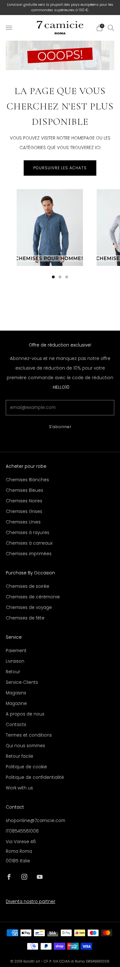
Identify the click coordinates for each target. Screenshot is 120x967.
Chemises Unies (23, 522)
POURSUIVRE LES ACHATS (60, 168)
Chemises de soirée (27, 586)
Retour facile (19, 756)
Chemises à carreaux (29, 543)
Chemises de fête (25, 618)
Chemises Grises (24, 511)
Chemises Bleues (24, 490)
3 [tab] (66, 277)
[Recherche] (111, 27)
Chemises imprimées (29, 554)
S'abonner (60, 426)
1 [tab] (53, 277)
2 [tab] (60, 277)
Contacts (16, 725)
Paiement (16, 651)
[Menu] (9, 28)
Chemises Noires (24, 501)
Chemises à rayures (27, 533)
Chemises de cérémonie (33, 597)
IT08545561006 (22, 831)
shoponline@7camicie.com (35, 821)
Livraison (15, 661)
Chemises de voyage (29, 607)
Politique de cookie (26, 767)
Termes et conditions (29, 735)
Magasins (16, 693)
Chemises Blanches (27, 480)
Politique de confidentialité (35, 777)
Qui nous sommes (25, 746)
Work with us (19, 788)
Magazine (16, 703)
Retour (13, 672)
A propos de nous (25, 714)
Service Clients (22, 682)
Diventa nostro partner (30, 902)
